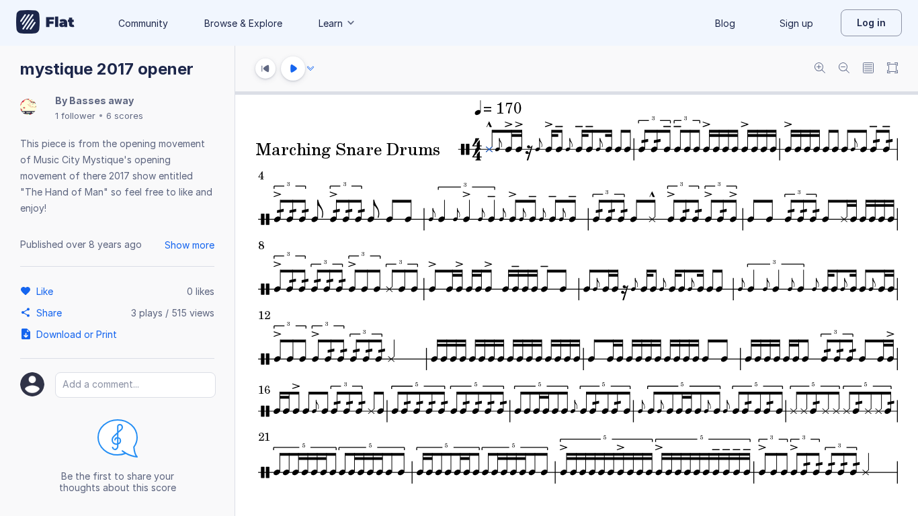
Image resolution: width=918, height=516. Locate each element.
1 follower (75, 115)
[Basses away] (28, 108)
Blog (725, 23)
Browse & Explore (243, 23)
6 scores (124, 115)
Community (143, 23)
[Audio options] (310, 68)
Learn (331, 23)
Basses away (101, 100)
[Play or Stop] (293, 68)
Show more (189, 245)
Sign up (796, 23)
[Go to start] (265, 68)
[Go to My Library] (45, 23)
